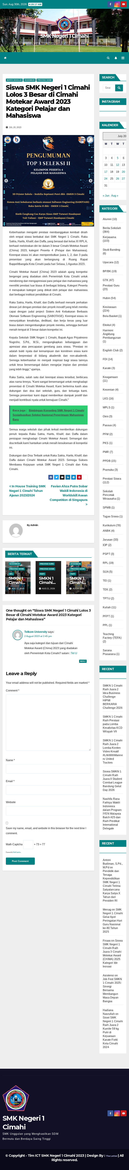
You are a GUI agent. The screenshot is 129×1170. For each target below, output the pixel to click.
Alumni (107, 219)
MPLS (106, 407)
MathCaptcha (16, 852)
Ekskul (107, 325)
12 (117, 164)
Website (11, 802)
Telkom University (35, 631)
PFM (106, 434)
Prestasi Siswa (44, 80)
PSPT (42, 574)
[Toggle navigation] (122, 58)
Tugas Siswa (111, 516)
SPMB (107, 507)
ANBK (107, 530)
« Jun (106, 195)
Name (10, 760)
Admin (34, 525)
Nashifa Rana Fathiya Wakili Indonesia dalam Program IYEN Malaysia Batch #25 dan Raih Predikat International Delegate (112, 813)
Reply (83, 661)
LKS (105, 398)
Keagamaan (110, 377)
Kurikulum (109, 525)
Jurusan (108, 539)
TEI (105, 580)
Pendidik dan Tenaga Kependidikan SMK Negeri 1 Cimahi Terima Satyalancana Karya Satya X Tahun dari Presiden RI (112, 886)
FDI (105, 359)
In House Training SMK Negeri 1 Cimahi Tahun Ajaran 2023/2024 (27, 490)
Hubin (106, 298)
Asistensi (108, 975)
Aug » (114, 195)
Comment (12, 690)
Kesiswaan (30, 80)
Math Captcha (14, 844)
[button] (108, 57)
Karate (107, 368)
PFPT (106, 616)
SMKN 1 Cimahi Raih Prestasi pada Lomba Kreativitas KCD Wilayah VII (113, 724)
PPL (105, 625)
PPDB (107, 460)
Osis (105, 416)
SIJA (106, 571)
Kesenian (109, 389)
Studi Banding (111, 249)
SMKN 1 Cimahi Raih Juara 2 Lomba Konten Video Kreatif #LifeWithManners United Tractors (113, 751)
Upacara (108, 262)
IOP (105, 545)
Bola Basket (110, 316)
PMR (106, 452)
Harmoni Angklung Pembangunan (112, 334)
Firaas (107, 940)
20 (123, 171)
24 (105, 178)
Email (10, 781)
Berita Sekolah (14, 80)
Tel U (74, 653)
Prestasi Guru (47, 564)
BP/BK (107, 271)
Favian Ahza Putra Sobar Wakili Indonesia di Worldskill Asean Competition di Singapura (69, 493)
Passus (107, 425)
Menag (107, 909)
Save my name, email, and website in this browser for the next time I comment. (46, 831)
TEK (105, 589)
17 (105, 171)
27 (123, 178)
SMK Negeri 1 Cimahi (64, 36)
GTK (106, 280)
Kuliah (107, 607)
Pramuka (108, 469)
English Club (111, 350)
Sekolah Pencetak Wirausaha (109, 495)
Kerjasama (109, 237)
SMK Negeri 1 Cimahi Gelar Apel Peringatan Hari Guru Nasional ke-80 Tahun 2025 (113, 920)
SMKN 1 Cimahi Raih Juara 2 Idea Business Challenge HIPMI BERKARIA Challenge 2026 (113, 696)
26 (117, 178)
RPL (11, 574)
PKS (106, 443)
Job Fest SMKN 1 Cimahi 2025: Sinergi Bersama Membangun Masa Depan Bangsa (112, 990)
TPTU (106, 598)
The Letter (112, 1156)
